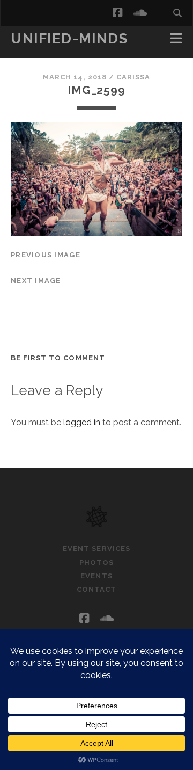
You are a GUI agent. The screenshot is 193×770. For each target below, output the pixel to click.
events (96, 576)
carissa (133, 77)
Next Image (36, 281)
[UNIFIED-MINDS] (96, 522)
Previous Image (45, 255)
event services (96, 548)
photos (96, 562)
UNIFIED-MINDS (69, 39)
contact (96, 589)
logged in (81, 422)
